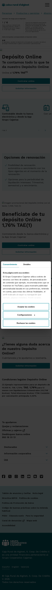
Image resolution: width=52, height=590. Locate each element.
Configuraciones (24, 315)
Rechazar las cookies (26, 323)
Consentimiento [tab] (10, 264)
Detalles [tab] (27, 264)
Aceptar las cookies (26, 307)
